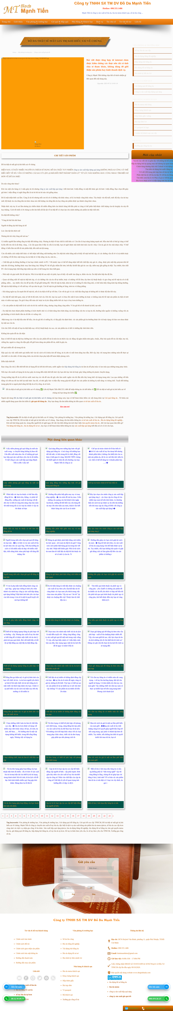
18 (83, 816)
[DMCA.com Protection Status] (115, 979)
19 (89, 816)
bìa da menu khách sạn (121, 13)
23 (110, 816)
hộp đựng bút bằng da (72, 367)
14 (63, 816)
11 (47, 816)
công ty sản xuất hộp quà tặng (51, 189)
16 (73, 816)
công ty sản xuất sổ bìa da (102, 13)
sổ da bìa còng (135, 13)
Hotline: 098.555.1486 (112, 8)
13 (57, 816)
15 (68, 816)
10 (42, 816)
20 (94, 816)
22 (104, 816)
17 (78, 816)
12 (52, 816)
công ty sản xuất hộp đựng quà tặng (87, 170)
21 (99, 816)
